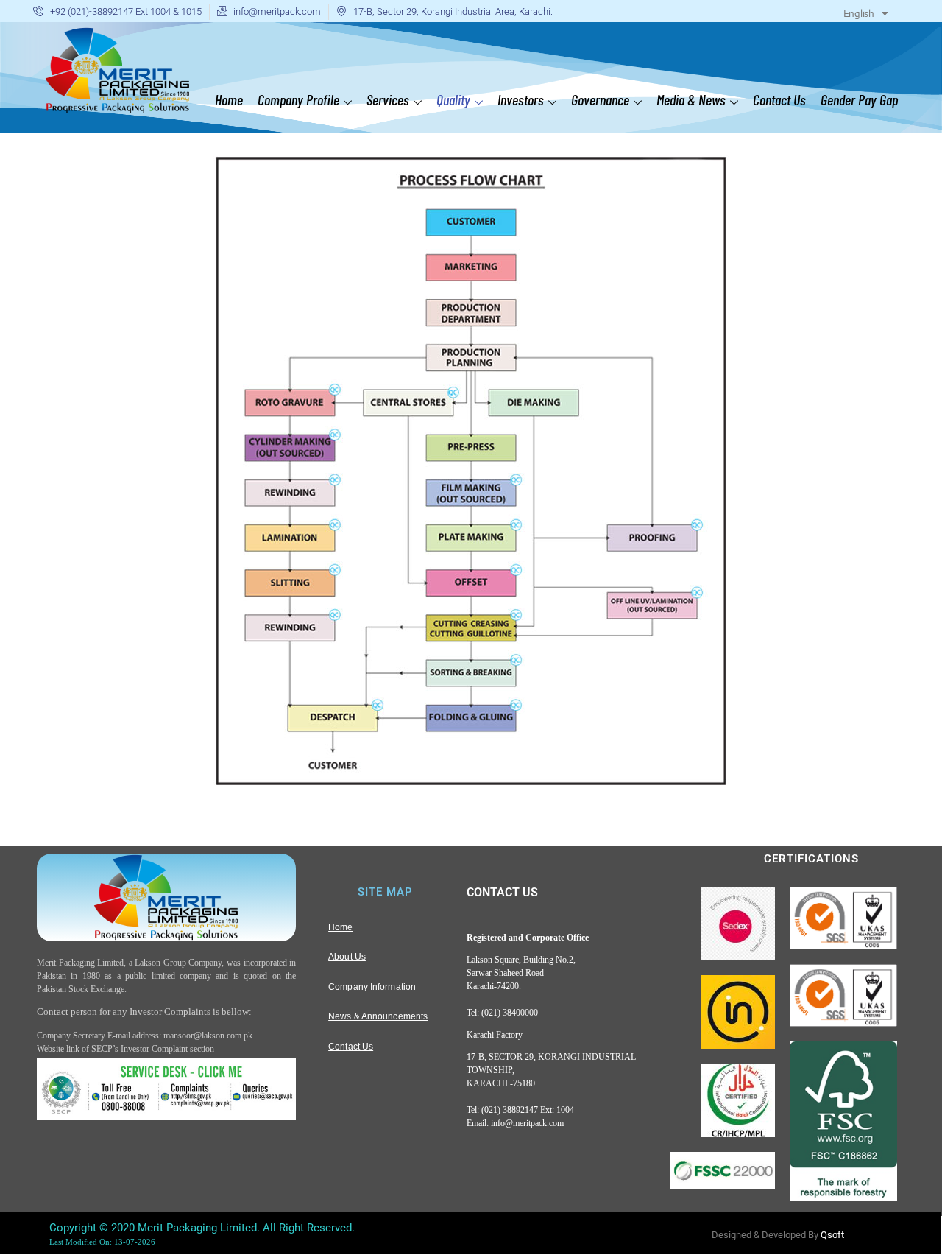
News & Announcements (378, 1016)
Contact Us (779, 99)
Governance (600, 99)
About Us (347, 957)
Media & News (691, 99)
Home (229, 99)
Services (387, 99)
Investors (520, 99)
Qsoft (832, 1234)
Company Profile (298, 99)
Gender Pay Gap (859, 99)
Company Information (372, 987)
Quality (453, 99)
